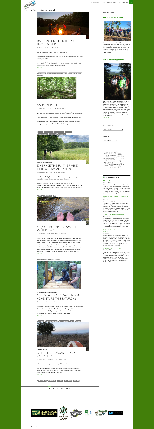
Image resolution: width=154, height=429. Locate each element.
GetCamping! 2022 (123, 2)
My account (96, 2)
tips (55, 195)
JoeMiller (48, 47)
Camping (48, 38)
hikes (39, 259)
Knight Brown (59, 132)
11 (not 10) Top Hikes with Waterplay (56, 228)
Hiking (53, 38)
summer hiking (47, 195)
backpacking (41, 73)
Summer (43, 102)
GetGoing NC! (30, 5)
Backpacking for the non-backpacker (58, 42)
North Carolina (63, 321)
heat (39, 195)
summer (46, 259)
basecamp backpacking (75, 73)
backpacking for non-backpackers (57, 73)
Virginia (78, 321)
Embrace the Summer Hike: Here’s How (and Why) (57, 167)
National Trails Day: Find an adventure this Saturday (58, 296)
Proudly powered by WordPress (31, 426)
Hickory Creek (49, 132)
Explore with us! (111, 2)
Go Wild (39, 349)
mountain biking (46, 292)
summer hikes (62, 134)
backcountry (42, 380)
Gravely (40, 132)
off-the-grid (68, 380)
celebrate (41, 321)
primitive (76, 380)
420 (62, 388)
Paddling (54, 292)
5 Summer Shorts (50, 105)
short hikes (53, 134)
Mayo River (68, 132)
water (58, 259)
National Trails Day (51, 321)
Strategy (44, 162)
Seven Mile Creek (42, 134)
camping (60, 380)
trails (52, 259)
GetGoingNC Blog (113, 177)
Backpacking (41, 38)
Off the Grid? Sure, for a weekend (56, 354)
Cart (103, 2)
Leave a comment (58, 47)
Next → (68, 388)
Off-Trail (45, 349)
